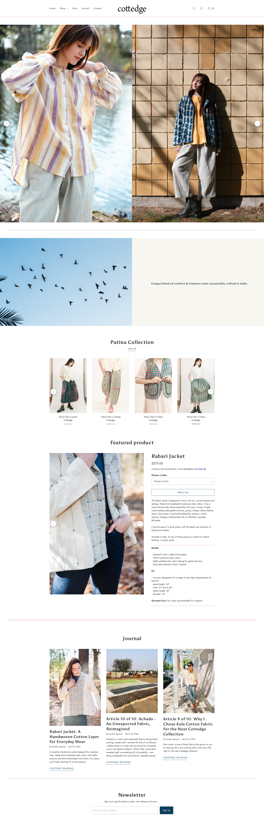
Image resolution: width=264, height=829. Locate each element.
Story (75, 8)
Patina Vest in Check (153, 416)
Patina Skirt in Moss (196, 416)
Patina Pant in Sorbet (110, 416)
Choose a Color (159, 475)
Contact (98, 8)
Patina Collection (132, 342)
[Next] (257, 123)
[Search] (194, 8)
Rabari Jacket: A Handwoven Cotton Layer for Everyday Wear (74, 736)
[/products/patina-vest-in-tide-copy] (153, 385)
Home (53, 8)
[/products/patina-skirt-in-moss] (196, 385)
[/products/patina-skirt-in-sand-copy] (68, 385)
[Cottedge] (132, 8)
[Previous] (6, 123)
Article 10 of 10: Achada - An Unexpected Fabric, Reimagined (131, 723)
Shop (62, 8)
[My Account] (201, 8)
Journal (85, 8)
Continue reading (62, 768)
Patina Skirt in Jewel (68, 416)
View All (132, 348)
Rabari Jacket (168, 456)
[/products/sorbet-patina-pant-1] (110, 385)
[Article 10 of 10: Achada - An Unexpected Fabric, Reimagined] (132, 681)
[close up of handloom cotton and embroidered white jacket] (97, 523)
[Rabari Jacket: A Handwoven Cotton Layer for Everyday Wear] (75, 687)
